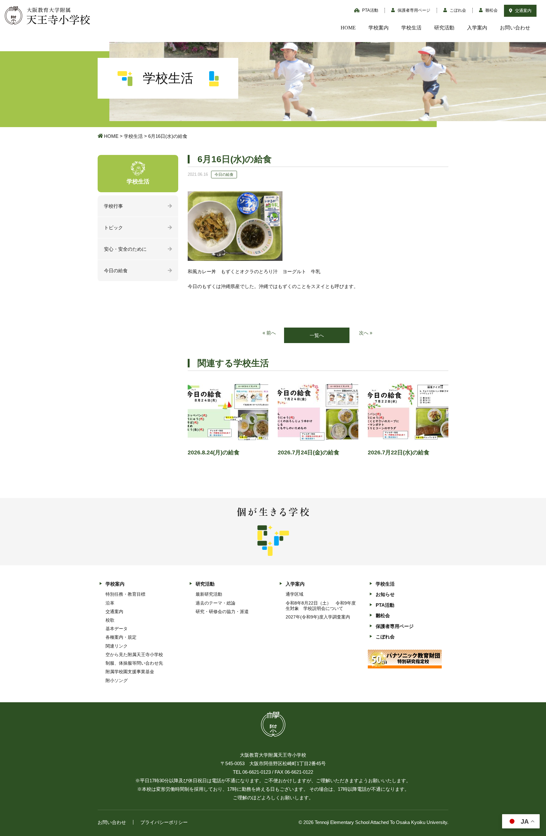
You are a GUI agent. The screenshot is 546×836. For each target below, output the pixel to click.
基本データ (117, 628)
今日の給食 (116, 270)
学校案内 (378, 27)
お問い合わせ (515, 27)
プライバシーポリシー (164, 822)
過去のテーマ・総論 (215, 602)
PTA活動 (369, 10)
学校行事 (113, 206)
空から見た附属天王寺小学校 (134, 654)
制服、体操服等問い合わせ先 (134, 663)
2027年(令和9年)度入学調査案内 (318, 616)
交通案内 (522, 10)
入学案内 (477, 27)
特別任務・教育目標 (125, 594)
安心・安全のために (125, 249)
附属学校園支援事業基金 (130, 671)
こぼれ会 (457, 10)
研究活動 (444, 27)
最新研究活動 (209, 594)
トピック (113, 227)
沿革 (110, 602)
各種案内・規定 (121, 637)
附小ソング (117, 680)
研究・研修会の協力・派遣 (222, 611)
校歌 (110, 620)
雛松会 (491, 10)
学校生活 (411, 27)
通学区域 (294, 594)
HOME (348, 27)
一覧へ (317, 335)
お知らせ (385, 594)
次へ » (365, 332)
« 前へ (269, 332)
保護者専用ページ (413, 10)
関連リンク (117, 646)
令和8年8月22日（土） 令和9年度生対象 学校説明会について (321, 605)
